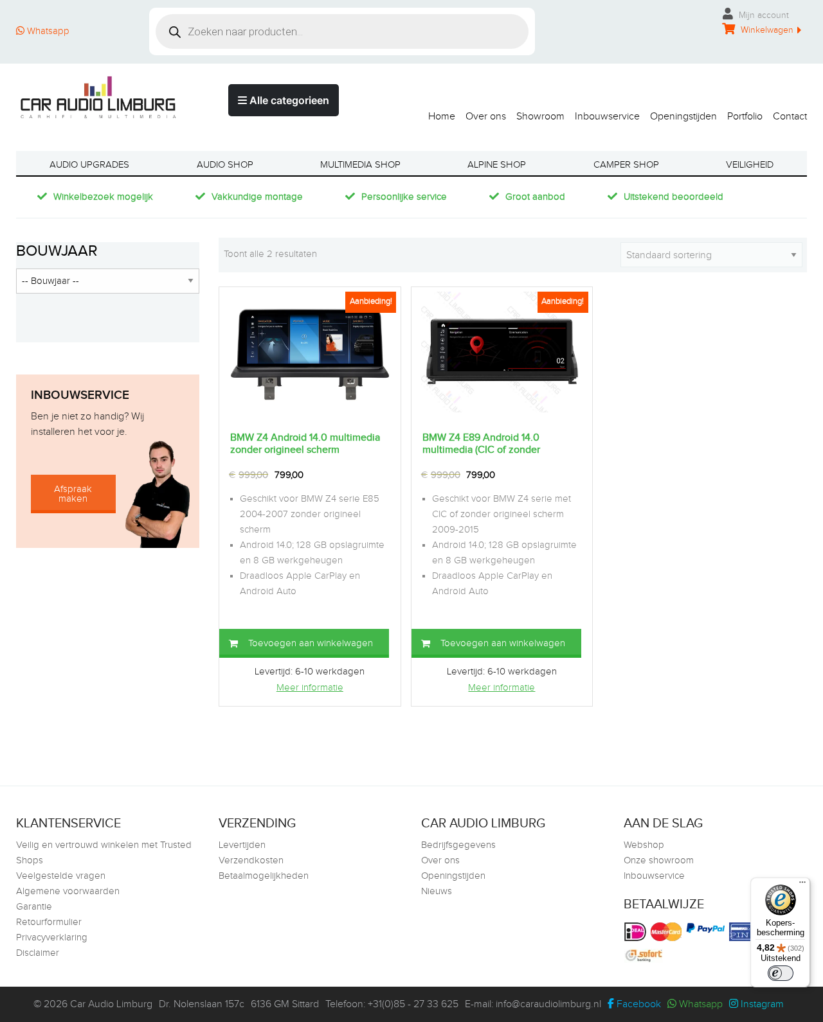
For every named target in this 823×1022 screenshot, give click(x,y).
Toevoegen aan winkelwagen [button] (310, 643)
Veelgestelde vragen (60, 875)
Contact (790, 116)
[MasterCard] (667, 932)
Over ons (486, 116)
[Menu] (802, 885)
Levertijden (242, 845)
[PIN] (744, 932)
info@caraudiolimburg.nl (548, 1004)
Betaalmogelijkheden (264, 875)
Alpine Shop (496, 164)
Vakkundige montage (257, 196)
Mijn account (762, 15)
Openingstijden (683, 116)
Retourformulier (49, 922)
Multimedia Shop (360, 164)
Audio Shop (225, 164)
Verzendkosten (251, 860)
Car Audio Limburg (111, 1004)
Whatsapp (46, 31)
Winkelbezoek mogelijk (103, 196)
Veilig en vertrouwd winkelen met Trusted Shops (104, 853)
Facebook (637, 1004)
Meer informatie (309, 687)
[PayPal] (706, 928)
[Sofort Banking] (645, 956)
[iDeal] (637, 932)
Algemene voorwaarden (68, 891)
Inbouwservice (607, 116)
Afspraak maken (73, 494)
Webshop (644, 845)
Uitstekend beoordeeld (673, 196)
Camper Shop (626, 164)
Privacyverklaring (51, 937)
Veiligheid (749, 164)
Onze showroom (659, 860)
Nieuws (436, 891)
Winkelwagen (765, 30)
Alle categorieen (288, 100)
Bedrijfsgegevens (458, 845)
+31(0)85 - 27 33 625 (413, 1004)
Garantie (34, 906)
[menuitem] (436, 113)
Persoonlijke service (404, 196)
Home (441, 116)
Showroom (540, 116)
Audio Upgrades (89, 164)
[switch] (780, 973)
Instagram (761, 1004)
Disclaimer (37, 952)
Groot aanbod (535, 196)
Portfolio (745, 116)
